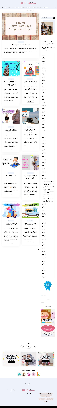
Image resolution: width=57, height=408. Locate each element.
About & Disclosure (16, 7)
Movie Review (48, 396)
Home (9, 7)
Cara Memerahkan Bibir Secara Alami (47, 335)
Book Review (50, 393)
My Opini (46, 398)
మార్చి (43, 80)
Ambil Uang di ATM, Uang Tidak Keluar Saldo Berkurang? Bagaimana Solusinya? (11, 357)
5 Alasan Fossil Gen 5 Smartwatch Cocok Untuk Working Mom (11, 131)
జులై (43, 58)
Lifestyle (39, 7)
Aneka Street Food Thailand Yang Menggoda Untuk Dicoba (30, 224)
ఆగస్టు (43, 74)
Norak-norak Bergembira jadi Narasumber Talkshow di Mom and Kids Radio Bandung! (10, 83)
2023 (43, 102)
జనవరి (43, 83)
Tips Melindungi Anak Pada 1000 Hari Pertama (28, 357)
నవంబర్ (43, 70)
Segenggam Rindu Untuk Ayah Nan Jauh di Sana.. (30, 130)
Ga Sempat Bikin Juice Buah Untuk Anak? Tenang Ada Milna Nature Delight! (30, 177)
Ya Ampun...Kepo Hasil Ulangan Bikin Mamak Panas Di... (48, 187)
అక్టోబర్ (43, 89)
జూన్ (43, 111)
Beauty (46, 393)
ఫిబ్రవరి (43, 64)
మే (43, 77)
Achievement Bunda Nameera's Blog (28, 7)
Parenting (51, 398)
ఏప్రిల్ (43, 61)
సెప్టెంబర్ (43, 73)
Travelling (46, 401)
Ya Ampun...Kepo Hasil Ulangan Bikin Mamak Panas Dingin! (30, 82)
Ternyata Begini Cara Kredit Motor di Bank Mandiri (11, 224)
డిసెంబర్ (43, 86)
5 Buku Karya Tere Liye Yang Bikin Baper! (20, 44)
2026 (43, 55)
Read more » (30, 101)
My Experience (41, 398)
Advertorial (45, 7)
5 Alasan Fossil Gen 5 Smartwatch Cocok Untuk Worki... (48, 190)
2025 (43, 67)
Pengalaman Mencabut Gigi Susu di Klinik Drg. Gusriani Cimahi (47, 320)
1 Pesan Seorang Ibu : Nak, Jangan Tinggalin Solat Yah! (11, 176)
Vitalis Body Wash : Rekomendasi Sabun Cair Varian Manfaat (45, 357)
